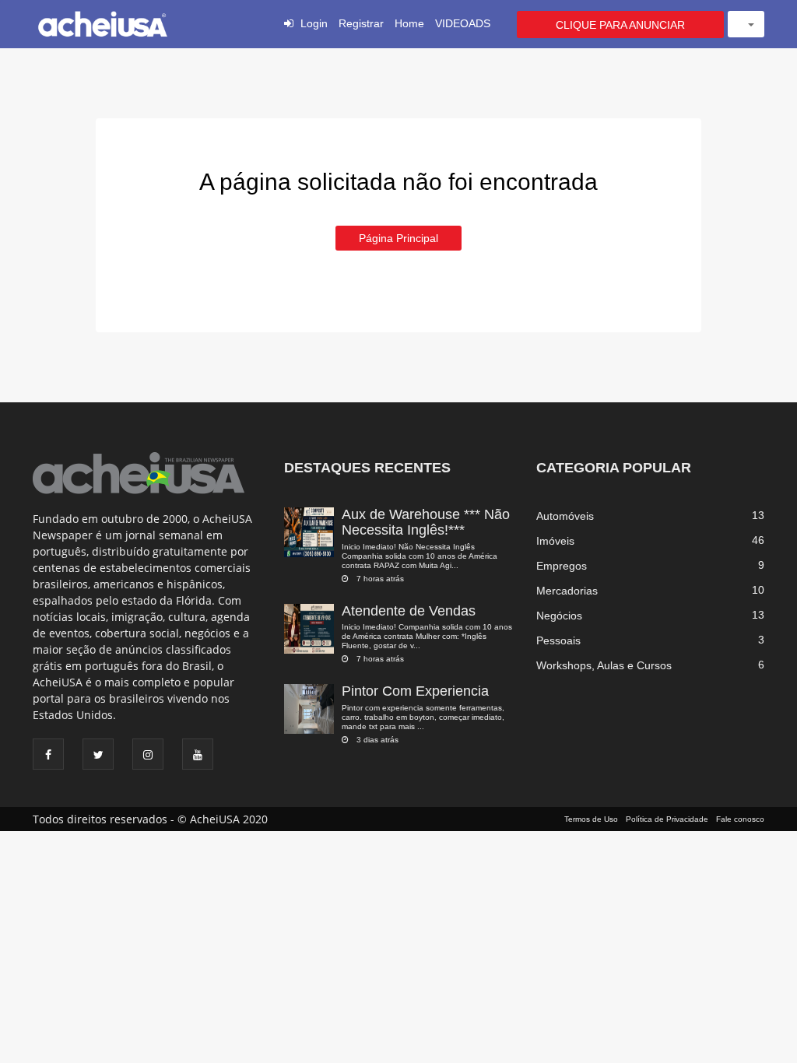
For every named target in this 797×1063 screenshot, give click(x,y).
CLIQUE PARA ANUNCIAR (620, 25)
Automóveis (565, 516)
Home (409, 23)
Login (314, 23)
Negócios (559, 615)
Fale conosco (740, 819)
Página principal (398, 238)
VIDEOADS (462, 23)
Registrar (361, 23)
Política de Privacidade (667, 819)
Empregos (561, 566)
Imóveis (555, 541)
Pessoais (558, 640)
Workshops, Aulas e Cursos (604, 665)
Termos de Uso (591, 819)
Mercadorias (567, 590)
